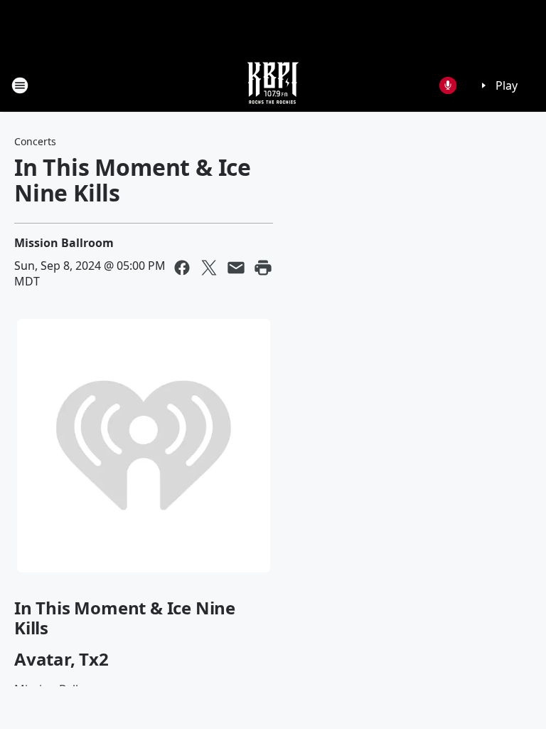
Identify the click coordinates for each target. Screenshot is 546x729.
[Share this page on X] (209, 268)
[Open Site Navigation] (19, 85)
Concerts (35, 141)
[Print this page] (263, 268)
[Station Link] (273, 85)
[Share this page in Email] (236, 268)
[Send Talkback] (447, 85)
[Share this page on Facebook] (182, 268)
